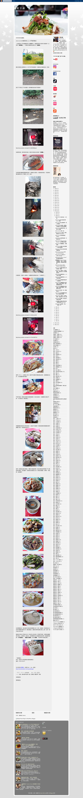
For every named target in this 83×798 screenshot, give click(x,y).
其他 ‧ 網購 (55, 380)
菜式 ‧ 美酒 (55, 482)
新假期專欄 (55, 573)
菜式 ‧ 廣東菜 (31, 674)
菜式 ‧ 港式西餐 (56, 511)
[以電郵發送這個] (34, 672)
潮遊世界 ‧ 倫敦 (56, 589)
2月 (56, 319)
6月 (56, 312)
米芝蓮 (54, 346)
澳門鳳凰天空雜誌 (56, 604)
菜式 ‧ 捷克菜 (55, 502)
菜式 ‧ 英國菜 (55, 485)
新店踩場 (55, 572)
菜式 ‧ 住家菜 (55, 460)
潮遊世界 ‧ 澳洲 (56, 603)
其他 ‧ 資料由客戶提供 (23, 674)
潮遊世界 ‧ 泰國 (56, 590)
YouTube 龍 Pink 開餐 (57, 629)
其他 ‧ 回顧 (55, 353)
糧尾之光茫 (55, 620)
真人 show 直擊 (56, 404)
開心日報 (55, 562)
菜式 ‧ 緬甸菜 (55, 545)
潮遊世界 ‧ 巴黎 (56, 581)
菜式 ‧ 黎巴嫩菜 (56, 547)
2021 (56, 197)
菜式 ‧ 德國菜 (55, 541)
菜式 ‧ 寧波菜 (55, 533)
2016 (56, 205)
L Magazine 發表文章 (57, 623)
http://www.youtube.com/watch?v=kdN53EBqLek (26, 148)
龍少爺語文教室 (56, 617)
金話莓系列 (55, 395)
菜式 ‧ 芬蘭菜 (55, 471)
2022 (56, 195)
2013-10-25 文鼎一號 (59, 230)
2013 (56, 210)
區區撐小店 (55, 410)
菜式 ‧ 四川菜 (55, 443)
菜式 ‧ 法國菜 (55, 469)
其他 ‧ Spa (55, 384)
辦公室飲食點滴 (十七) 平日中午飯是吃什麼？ (30, 724)
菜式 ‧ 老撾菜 (55, 452)
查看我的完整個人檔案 (57, 52)
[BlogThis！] (35, 672)
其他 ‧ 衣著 (55, 356)
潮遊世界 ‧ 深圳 (56, 598)
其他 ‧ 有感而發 (56, 354)
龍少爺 (61, 37)
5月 (56, 314)
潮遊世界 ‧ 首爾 (56, 587)
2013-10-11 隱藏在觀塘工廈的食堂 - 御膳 (61, 268)
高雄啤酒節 (55, 406)
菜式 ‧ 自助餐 (55, 455)
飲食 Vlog (55, 566)
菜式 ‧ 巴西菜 (55, 426)
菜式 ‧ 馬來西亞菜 (56, 500)
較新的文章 (19, 713)
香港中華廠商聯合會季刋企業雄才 (60, 399)
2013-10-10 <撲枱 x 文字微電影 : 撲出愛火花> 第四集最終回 (61, 271)
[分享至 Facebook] (38, 672)
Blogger (51, 793)
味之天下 (55, 389)
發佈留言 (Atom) (22, 715)
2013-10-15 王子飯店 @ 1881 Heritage (60, 255)
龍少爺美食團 (56, 611)
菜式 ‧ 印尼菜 (55, 446)
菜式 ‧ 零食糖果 (56, 531)
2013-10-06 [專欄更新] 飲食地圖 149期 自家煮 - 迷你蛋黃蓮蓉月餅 (61, 283)
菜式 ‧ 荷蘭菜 (55, 507)
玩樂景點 (55, 394)
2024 (56, 192)
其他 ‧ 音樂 (55, 360)
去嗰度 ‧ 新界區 (56, 337)
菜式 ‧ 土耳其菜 (56, 421)
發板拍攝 (55, 417)
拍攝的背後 (55, 391)
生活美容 (55, 340)
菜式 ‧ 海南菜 (55, 491)
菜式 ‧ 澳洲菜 (55, 550)
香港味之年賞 (56, 401)
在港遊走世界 (56, 342)
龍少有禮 (55, 607)
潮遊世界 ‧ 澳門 (56, 601)
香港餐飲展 (55, 403)
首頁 (33, 713)
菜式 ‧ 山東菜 (55, 423)
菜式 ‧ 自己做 (55, 454)
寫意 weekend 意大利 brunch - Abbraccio (29, 770)
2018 (56, 202)
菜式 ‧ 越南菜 (55, 519)
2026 (56, 188)
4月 (56, 315)
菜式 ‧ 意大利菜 (56, 525)
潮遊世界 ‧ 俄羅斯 (56, 584)
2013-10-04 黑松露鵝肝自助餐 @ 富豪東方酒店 (61, 293)
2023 (56, 193)
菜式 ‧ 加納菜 (55, 435)
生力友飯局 (55, 339)
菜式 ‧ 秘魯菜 (55, 494)
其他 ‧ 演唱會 (55, 377)
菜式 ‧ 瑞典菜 (55, 528)
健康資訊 (55, 409)
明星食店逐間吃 (56, 392)
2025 (56, 190)
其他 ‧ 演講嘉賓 (56, 379)
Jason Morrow (43, 793)
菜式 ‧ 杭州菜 (55, 468)
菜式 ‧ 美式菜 (55, 479)
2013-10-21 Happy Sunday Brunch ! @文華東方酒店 (60, 241)
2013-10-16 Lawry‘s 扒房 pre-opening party (60, 252)
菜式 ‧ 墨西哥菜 (56, 548)
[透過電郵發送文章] (32, 672)
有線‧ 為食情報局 (56, 343)
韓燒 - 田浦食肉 (24, 750)
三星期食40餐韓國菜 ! (57, 331)
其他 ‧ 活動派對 (56, 359)
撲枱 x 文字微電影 (56, 578)
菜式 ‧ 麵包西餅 (56, 555)
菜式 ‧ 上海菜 (55, 418)
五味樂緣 (55, 332)
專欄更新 (55, 412)
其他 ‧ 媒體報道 (56, 366)
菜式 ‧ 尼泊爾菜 (56, 445)
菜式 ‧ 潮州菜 (55, 544)
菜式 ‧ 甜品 (55, 505)
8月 (56, 308)
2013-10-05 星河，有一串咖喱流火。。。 (61, 291)
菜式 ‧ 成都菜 (55, 451)
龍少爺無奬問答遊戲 (57, 612)
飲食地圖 (55, 567)
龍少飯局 (55, 609)
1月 (56, 320)
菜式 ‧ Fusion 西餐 (57, 559)
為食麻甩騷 (55, 397)
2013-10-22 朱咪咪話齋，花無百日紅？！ (61, 239)
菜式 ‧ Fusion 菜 (56, 561)
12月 (57, 212)
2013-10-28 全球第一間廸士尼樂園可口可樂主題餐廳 (61, 226)
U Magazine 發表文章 (57, 628)
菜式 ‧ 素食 (55, 496)
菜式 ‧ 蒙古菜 (55, 536)
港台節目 (55, 415)
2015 (56, 207)
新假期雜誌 (55, 575)
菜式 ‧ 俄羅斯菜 (56, 474)
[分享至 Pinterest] (39, 672)
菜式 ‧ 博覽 (55, 508)
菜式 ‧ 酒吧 (55, 497)
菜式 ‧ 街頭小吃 (56, 516)
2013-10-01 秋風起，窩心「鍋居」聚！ (60, 304)
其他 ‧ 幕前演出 (56, 376)
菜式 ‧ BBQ (55, 558)
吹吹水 (54, 348)
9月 (56, 307)
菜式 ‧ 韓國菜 (55, 552)
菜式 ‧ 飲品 (55, 524)
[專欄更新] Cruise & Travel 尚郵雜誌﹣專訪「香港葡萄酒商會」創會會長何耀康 (60, 262)
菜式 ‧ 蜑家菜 (55, 538)
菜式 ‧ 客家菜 (55, 476)
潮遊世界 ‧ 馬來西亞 (57, 595)
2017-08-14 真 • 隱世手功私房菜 (27, 764)
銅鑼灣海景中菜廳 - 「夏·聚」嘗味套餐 (29, 777)
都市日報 (55, 414)
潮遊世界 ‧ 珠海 (37, 674)
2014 (56, 209)
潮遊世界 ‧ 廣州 (56, 600)
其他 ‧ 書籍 (55, 362)
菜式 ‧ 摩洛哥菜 (56, 542)
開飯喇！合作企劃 (56, 564)
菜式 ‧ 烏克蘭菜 (56, 493)
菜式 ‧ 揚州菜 (55, 510)
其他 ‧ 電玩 (55, 373)
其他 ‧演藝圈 (55, 388)
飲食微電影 (55, 570)
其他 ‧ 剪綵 (55, 363)
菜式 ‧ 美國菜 (55, 483)
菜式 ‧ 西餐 (55, 459)
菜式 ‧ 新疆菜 (55, 527)
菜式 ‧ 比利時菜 (56, 432)
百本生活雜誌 (56, 345)
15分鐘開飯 (55, 329)
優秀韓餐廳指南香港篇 (57, 618)
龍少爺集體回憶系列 (57, 614)
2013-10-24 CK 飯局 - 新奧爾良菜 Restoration (60, 233)
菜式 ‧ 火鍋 (55, 434)
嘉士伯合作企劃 (56, 576)
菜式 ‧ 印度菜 (55, 448)
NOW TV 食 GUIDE (57, 624)
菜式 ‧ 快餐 (55, 463)
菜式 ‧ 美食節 (55, 480)
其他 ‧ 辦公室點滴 (56, 382)
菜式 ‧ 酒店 (55, 499)
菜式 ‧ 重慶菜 (55, 486)
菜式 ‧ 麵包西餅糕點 (57, 556)
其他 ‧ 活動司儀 (56, 357)
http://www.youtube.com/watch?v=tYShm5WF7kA (26, 337)
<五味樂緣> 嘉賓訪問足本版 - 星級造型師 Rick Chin (61, 302)
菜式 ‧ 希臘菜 (55, 462)
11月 (57, 213)
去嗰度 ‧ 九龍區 (56, 334)
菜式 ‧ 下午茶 (55, 420)
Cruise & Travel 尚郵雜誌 (58, 621)
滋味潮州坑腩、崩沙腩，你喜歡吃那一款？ (29, 757)
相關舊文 (31, 43)
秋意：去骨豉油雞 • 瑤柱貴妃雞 (27, 731)
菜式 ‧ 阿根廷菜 (56, 472)
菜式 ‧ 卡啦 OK (56, 440)
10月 (57, 215)
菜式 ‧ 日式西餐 (56, 431)
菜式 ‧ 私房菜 (55, 465)
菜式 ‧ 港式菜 (55, 513)
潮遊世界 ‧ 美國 (56, 586)
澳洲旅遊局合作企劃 (57, 606)
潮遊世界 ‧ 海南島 (56, 592)
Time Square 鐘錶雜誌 (57, 626)
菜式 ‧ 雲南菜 (55, 521)
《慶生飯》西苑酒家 (25, 737)
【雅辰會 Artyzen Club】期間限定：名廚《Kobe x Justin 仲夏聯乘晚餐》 (29, 745)
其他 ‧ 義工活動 (56, 370)
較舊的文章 (47, 713)
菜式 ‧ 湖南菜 (55, 514)
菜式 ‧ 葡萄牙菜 (56, 530)
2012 (56, 322)
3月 (56, 317)
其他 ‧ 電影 (55, 374)
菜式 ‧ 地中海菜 (56, 449)
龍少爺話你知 (56, 615)
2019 (56, 200)
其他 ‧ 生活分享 (56, 351)
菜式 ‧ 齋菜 (55, 553)
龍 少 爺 (21, 8)
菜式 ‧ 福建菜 (55, 535)
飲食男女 (55, 569)
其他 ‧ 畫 (55, 368)
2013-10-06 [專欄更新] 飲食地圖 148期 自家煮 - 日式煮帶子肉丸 (61, 287)
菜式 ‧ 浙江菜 (55, 490)
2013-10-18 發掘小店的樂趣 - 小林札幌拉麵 (61, 247)
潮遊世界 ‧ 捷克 (56, 597)
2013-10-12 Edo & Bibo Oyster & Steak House (60, 266)
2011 (56, 324)
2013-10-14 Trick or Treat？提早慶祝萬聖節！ (61, 258)
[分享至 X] (36, 672)
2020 (56, 198)
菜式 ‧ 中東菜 (55, 424)
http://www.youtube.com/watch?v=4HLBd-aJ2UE (26, 315)
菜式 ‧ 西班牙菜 (56, 457)
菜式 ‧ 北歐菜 (55, 438)
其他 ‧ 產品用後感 (56, 365)
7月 (56, 310)
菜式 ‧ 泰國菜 (55, 488)
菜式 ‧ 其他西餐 (56, 466)
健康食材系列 (56, 407)
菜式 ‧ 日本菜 (55, 429)
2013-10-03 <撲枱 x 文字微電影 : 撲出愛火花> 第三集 (61, 296)
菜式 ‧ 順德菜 (55, 522)
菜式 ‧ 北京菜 (55, 437)
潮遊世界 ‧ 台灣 (56, 583)
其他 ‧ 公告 (55, 349)
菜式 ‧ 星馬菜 (55, 477)
